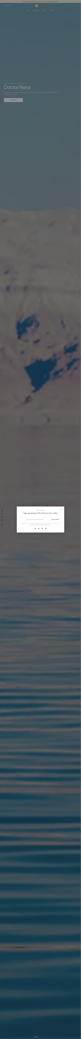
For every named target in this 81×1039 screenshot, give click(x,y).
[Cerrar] (61, 509)
